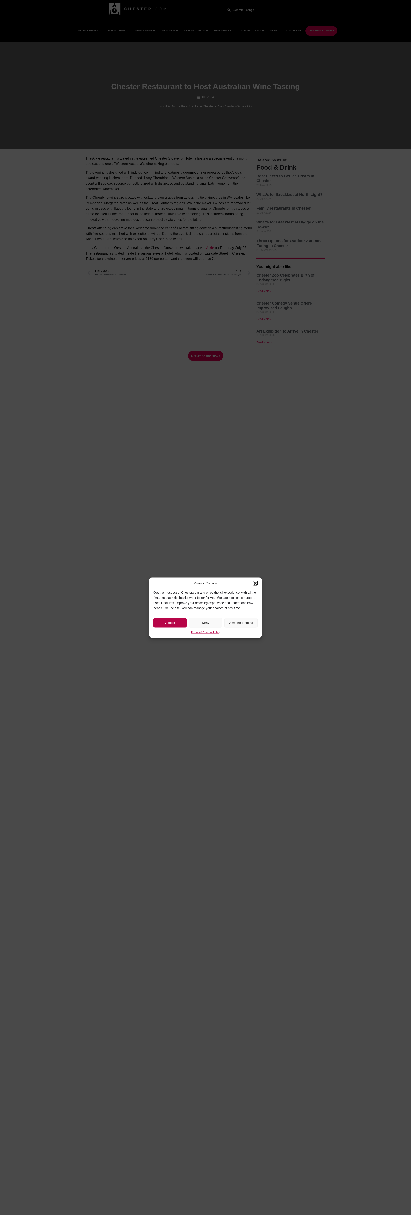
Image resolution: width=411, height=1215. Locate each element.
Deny (205, 622)
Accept (170, 622)
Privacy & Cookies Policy (205, 632)
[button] (255, 583)
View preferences (241, 622)
